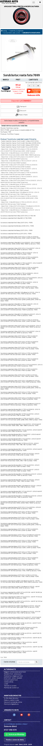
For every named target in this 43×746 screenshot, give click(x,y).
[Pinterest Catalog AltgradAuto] (29, 714)
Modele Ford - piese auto (12, 674)
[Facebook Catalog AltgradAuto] (14, 714)
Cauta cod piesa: (9, 662)
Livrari (6, 684)
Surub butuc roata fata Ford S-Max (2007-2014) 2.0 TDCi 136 (18, 215)
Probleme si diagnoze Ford (13, 676)
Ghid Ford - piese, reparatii (13, 678)
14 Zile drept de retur (11, 698)
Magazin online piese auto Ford (15, 672)
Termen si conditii (10, 686)
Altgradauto (10, 669)
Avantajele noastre (12, 695)
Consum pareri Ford (11, 680)
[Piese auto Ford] (9, 2)
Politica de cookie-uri (11, 688)
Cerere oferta (8, 682)
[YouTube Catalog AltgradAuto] (21, 714)
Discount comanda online (13, 702)
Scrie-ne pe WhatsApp (16, 734)
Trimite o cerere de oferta (15, 740)
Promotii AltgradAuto (11, 704)
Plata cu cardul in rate (11, 700)
